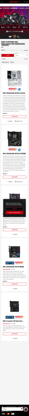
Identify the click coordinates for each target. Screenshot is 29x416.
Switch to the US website (14, 212)
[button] (2, 2)
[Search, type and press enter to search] (24, 2)
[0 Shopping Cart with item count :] (27, 2)
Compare (10, 121)
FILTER (7, 55)
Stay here (14, 208)
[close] (24, 201)
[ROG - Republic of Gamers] (14, 2)
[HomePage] (2, 407)
